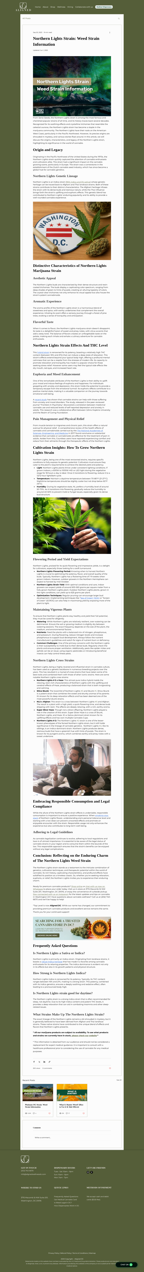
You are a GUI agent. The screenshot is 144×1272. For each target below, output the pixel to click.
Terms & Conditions (80, 1253)
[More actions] (109, 32)
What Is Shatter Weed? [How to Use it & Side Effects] (71, 1106)
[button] (119, 18)
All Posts (26, 18)
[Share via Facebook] (34, 1062)
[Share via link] (49, 1062)
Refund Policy (65, 1253)
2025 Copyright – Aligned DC (71, 1259)
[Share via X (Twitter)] (39, 1062)
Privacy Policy (53, 1253)
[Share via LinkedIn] (44, 1062)
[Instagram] (88, 1172)
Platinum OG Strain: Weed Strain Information (36, 1106)
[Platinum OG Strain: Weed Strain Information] (38, 1092)
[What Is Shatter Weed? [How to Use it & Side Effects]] (72, 1092)
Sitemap (92, 1253)
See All (119, 1080)
